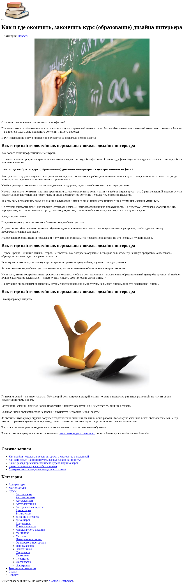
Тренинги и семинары (22, 568)
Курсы (13, 490)
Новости (23, 35)
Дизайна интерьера (27, 516)
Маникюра (22, 532)
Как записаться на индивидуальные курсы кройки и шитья (45, 459)
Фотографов (23, 561)
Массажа (21, 536)
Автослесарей (24, 500)
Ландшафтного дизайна (30, 529)
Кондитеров (23, 523)
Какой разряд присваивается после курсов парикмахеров (44, 462)
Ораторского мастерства (31, 542)
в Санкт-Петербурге (61, 580)
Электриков (23, 565)
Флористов (22, 558)
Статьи (13, 571)
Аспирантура (17, 484)
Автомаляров (24, 494)
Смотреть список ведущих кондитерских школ (37, 469)
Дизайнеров (23, 519)
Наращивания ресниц (29, 539)
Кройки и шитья (26, 526)
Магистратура (17, 487)
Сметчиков (22, 555)
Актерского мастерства (30, 507)
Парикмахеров (25, 545)
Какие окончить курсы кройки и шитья (33, 466)
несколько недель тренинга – (77, 433)
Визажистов (23, 513)
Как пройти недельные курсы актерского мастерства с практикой (49, 456)
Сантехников (24, 548)
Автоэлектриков (26, 503)
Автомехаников (25, 497)
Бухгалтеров (23, 510)
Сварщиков (23, 552)
